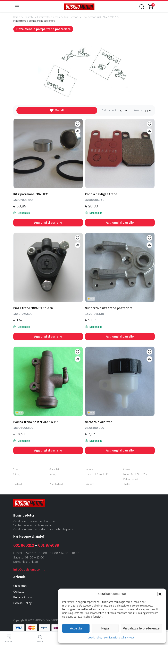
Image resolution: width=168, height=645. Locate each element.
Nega (105, 628)
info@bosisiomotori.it (29, 569)
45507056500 (22, 314)
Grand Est (54, 469)
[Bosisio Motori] (79, 6)
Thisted (126, 484)
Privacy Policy (22, 597)
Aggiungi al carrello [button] (48, 222)
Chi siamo (20, 586)
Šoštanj (16, 474)
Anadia (89, 469)
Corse (15, 469)
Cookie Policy (95, 637)
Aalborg (90, 484)
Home (16, 17)
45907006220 (23, 200)
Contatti (19, 591)
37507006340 (94, 200)
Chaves (126, 469)
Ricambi (28, 17)
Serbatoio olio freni (99, 422)
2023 (31, 620)
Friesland (17, 484)
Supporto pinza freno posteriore (109, 308)
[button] (160, 594)
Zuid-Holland (56, 484)
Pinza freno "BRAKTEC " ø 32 (33, 308)
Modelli (59, 110)
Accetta (76, 628)
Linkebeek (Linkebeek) (97, 474)
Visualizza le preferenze (141, 628)
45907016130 (94, 314)
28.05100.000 (94, 428)
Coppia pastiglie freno (101, 194)
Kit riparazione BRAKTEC (30, 194)
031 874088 (48, 545)
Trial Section (71, 17)
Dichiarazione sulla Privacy (119, 637)
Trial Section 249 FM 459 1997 (99, 17)
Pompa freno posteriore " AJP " (35, 422)
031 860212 (23, 545)
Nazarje (53, 474)
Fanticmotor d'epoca (48, 17)
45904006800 (23, 428)
